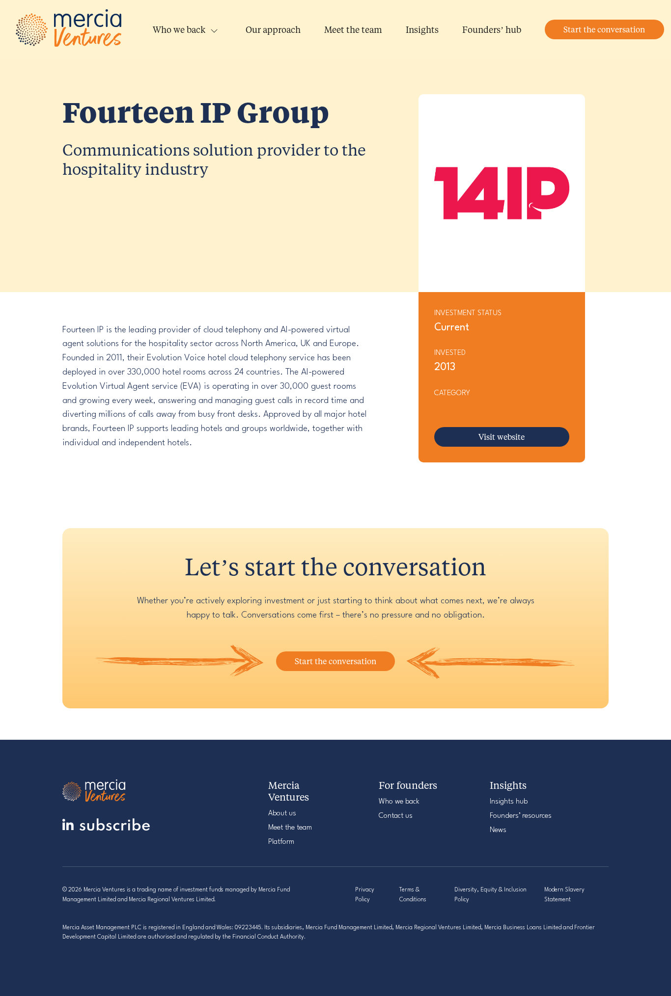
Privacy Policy (364, 894)
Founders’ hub (491, 29)
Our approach (273, 29)
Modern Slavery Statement (564, 894)
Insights (422, 29)
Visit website (501, 436)
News (498, 830)
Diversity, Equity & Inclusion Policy (490, 894)
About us (282, 813)
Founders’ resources (521, 816)
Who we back (179, 29)
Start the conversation (604, 29)
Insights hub (509, 802)
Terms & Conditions (412, 894)
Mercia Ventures (70, 30)
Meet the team (353, 29)
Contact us (396, 816)
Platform (281, 842)
